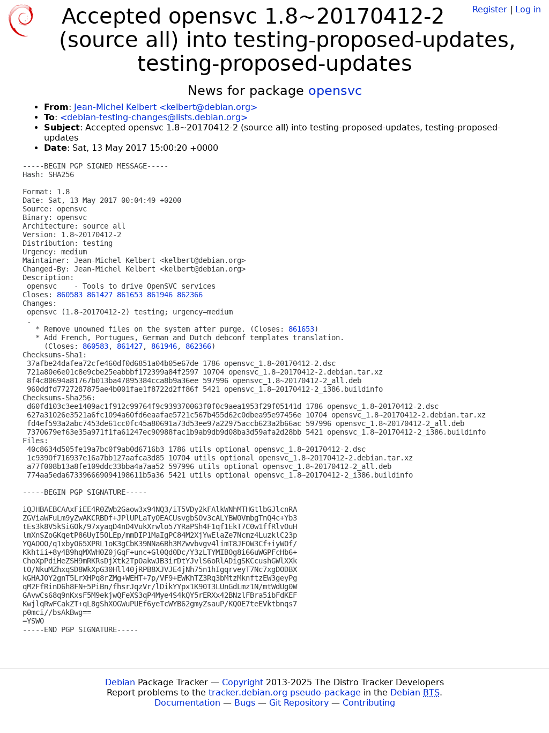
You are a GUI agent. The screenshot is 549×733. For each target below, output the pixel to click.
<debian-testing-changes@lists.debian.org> (154, 117)
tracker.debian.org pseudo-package (285, 692)
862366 (190, 294)
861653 (130, 294)
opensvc (335, 90)
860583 (70, 294)
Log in (528, 9)
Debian (120, 682)
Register (489, 9)
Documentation (187, 703)
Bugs (244, 703)
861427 (100, 294)
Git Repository (299, 703)
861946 (160, 294)
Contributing (369, 703)
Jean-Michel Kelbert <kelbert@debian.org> (165, 107)
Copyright (242, 682)
